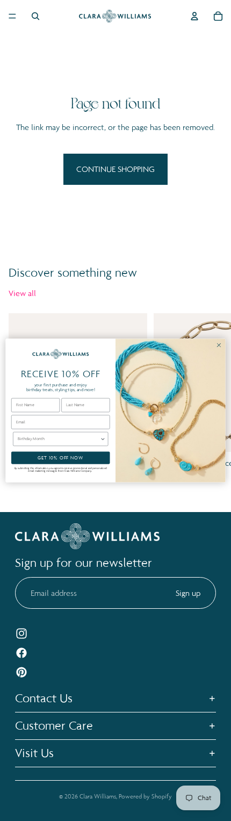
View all (22, 293)
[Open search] (35, 16)
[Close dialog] (219, 345)
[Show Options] (102, 438)
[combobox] (59, 438)
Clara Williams (98, 796)
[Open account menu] (194, 16)
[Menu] (12, 16)
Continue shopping (115, 169)
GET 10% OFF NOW (61, 457)
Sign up (188, 593)
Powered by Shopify (145, 796)
